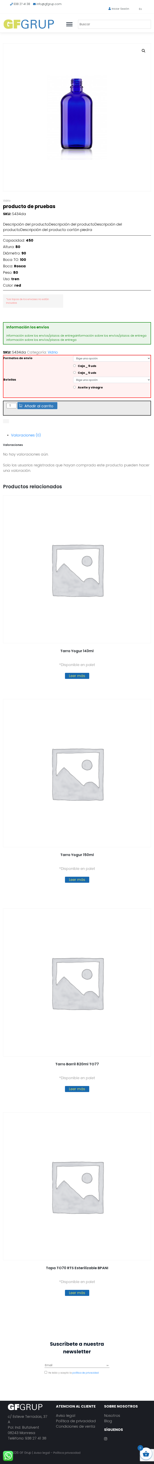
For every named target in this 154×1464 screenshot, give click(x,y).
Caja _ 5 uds (87, 373)
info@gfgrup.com (49, 4)
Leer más (77, 675)
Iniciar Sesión (120, 9)
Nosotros (112, 1415)
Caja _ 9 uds (87, 366)
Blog (108, 1420)
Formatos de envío (17, 358)
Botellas (9, 380)
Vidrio (7, 201)
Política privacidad (66, 1453)
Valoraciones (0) (26, 435)
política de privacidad (85, 1372)
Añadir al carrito (38, 406)
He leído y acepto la (73, 1372)
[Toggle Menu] (69, 24)
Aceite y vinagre (90, 387)
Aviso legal (65, 1415)
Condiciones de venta (75, 1426)
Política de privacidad (76, 1420)
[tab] (81, 435)
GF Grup (25, 1453)
